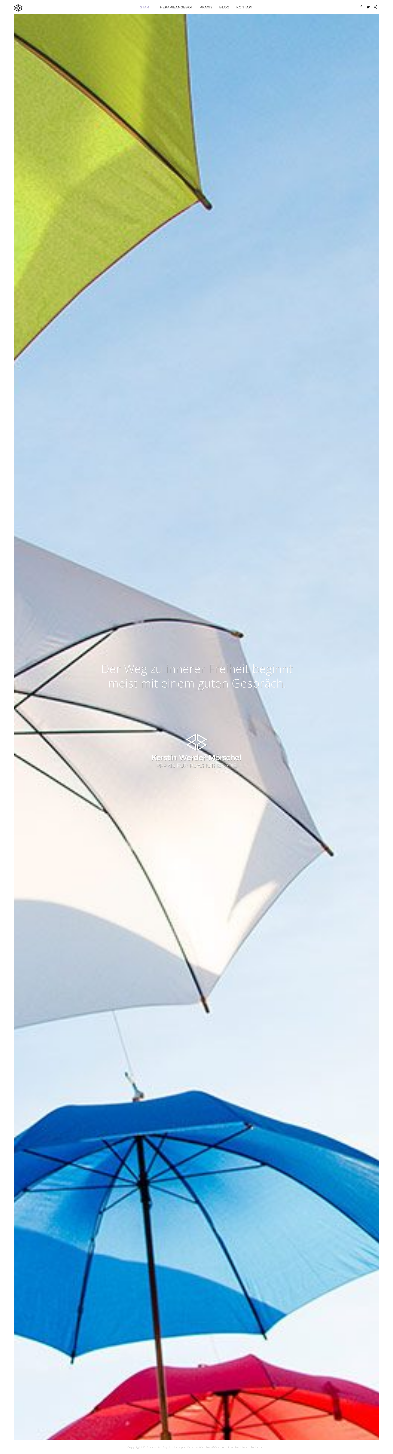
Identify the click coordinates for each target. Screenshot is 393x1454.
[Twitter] (368, 7)
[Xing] (375, 7)
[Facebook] (361, 7)
